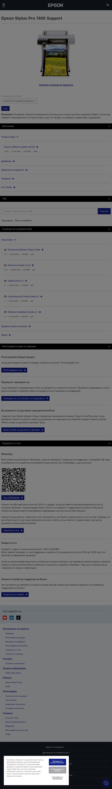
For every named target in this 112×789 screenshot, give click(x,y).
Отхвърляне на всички (57, 770)
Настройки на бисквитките (57, 777)
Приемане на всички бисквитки (57, 762)
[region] (36, 770)
